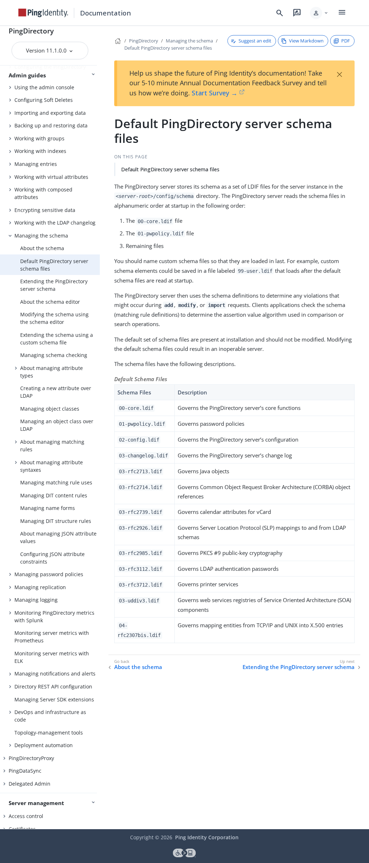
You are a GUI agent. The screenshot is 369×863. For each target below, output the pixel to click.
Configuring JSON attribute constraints (52, 558)
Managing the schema (41, 235)
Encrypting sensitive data (44, 210)
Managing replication (40, 587)
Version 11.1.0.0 (47, 50)
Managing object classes (49, 408)
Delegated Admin (29, 783)
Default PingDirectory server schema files (54, 265)
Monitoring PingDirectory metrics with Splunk (54, 616)
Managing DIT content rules (53, 495)
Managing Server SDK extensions (54, 699)
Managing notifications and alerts (54, 673)
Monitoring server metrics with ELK (51, 657)
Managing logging (36, 599)
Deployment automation (43, 745)
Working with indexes (40, 151)
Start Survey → (214, 93)
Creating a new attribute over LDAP (55, 392)
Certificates (22, 829)
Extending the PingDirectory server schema (54, 285)
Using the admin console (44, 87)
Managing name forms (47, 508)
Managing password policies (48, 574)
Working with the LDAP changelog (54, 222)
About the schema (42, 248)
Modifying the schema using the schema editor (54, 318)
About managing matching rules (52, 445)
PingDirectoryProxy (31, 758)
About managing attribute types (51, 372)
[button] (319, 13)
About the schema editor (50, 301)
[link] (43, 13)
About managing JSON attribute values (58, 537)
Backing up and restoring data (51, 125)
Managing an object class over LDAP (56, 425)
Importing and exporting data (50, 112)
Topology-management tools (48, 732)
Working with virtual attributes (51, 176)
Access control (26, 816)
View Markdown (306, 40)
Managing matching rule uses (56, 482)
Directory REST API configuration (53, 686)
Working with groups (39, 138)
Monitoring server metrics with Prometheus (51, 636)
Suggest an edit (255, 40)
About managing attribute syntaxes (51, 466)
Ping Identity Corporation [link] (207, 837)
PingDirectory (31, 30)
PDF (345, 40)
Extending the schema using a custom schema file (56, 338)
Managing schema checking (53, 355)
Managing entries (35, 164)
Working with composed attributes (43, 193)
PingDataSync (25, 770)
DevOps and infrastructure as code (50, 716)
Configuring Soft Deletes (43, 99)
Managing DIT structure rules (55, 521)
